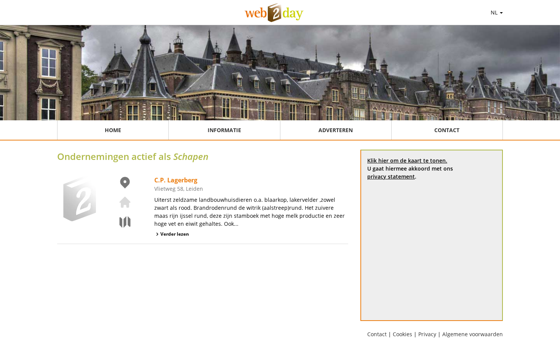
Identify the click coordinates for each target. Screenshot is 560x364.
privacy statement (391, 176)
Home (113, 130)
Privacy (427, 334)
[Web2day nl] (274, 12)
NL (495, 12)
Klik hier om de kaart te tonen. (407, 160)
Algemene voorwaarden (472, 334)
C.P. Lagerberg (175, 180)
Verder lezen (174, 234)
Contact (446, 130)
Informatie (224, 130)
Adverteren (335, 130)
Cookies (402, 334)
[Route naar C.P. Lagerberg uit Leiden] (120, 222)
